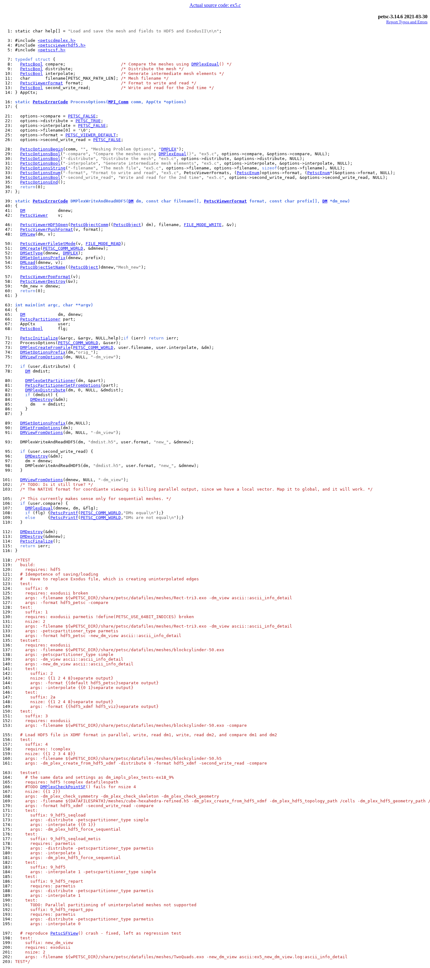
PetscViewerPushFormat (46, 229)
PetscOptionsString (42, 168)
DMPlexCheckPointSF (63, 786)
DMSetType (31, 253)
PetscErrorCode (50, 102)
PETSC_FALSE (82, 116)
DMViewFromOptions (41, 357)
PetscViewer (34, 215)
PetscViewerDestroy (42, 281)
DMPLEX (168, 149)
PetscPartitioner (40, 319)
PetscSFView (64, 933)
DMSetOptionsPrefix (42, 257)
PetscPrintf (64, 512)
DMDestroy (41, 399)
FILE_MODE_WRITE (203, 224)
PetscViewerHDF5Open (44, 224)
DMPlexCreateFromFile (45, 347)
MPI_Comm (118, 102)
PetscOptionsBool (40, 153)
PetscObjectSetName (42, 267)
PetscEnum (248, 172)
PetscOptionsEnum (40, 172)
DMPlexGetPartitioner (50, 380)
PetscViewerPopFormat (45, 276)
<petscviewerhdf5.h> (62, 45)
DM (130, 201)
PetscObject (127, 224)
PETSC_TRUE (88, 120)
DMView (27, 234)
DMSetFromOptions (40, 427)
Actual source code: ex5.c (215, 5)
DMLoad (27, 262)
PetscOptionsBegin (41, 149)
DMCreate (30, 248)
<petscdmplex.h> (57, 40)
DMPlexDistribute (45, 390)
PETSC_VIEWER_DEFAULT (90, 135)
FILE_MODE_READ (103, 243)
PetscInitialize (39, 338)
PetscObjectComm (89, 224)
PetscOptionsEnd (39, 182)
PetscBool (31, 64)
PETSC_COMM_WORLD (63, 248)
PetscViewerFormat (41, 83)
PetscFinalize (36, 541)
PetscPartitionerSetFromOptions (63, 385)
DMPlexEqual (205, 64)
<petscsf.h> (51, 50)
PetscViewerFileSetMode (48, 243)
